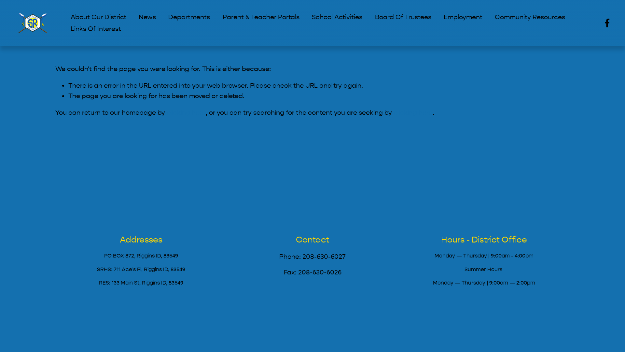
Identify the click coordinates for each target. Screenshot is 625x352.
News (147, 17)
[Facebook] (607, 23)
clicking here (186, 112)
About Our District (98, 17)
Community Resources (530, 17)
